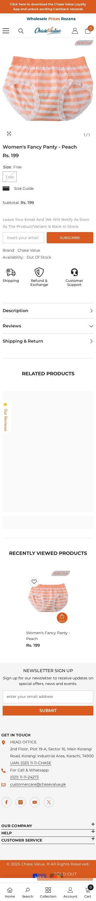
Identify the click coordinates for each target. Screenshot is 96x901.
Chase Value (29, 250)
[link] (48, 519)
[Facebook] (6, 802)
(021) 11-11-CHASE (36, 762)
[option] (48, 90)
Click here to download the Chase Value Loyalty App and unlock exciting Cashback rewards (48, 6)
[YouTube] (35, 802)
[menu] (6, 31)
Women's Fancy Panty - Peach (48, 635)
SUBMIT (48, 710)
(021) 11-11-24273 (24, 777)
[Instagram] (20, 802)
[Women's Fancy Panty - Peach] (48, 598)
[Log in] (75, 31)
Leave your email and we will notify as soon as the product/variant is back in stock (46, 223)
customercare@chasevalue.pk (38, 784)
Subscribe (70, 238)
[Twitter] (49, 802)
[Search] (21, 31)
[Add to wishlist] (34, 581)
